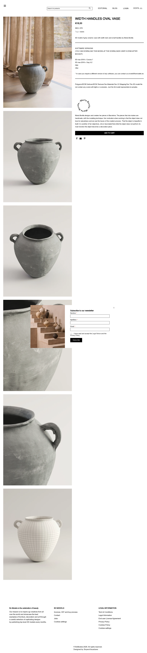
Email (72, 326)
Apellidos (74, 320)
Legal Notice (96, 333)
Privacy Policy (75, 335)
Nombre (73, 313)
